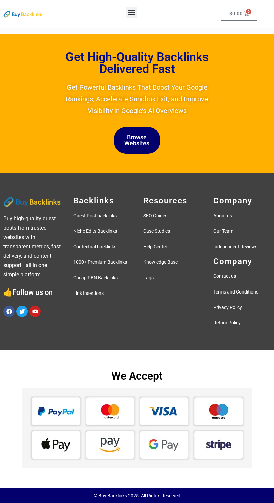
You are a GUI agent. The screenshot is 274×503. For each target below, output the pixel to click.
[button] (131, 12)
